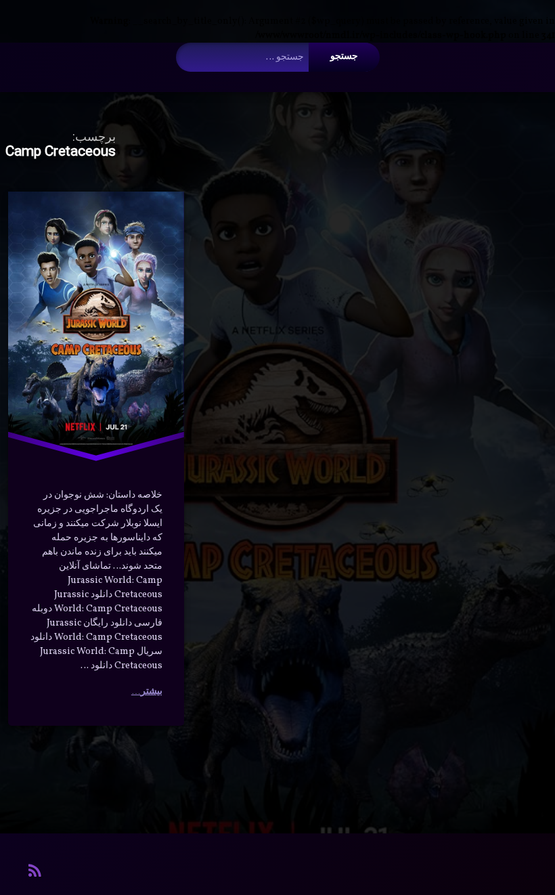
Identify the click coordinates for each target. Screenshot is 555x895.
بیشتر (151, 691)
